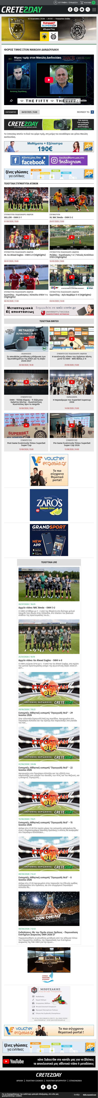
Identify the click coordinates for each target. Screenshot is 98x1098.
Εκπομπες (11, 112)
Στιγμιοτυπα (9, 214)
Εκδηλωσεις (26, 354)
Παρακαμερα (72, 397)
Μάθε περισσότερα (89, 1095)
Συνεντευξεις (62, 354)
